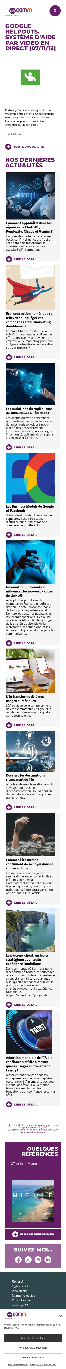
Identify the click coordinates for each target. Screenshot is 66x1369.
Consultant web (22, 1300)
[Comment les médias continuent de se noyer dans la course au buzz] (30, 834)
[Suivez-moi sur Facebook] (18, 1260)
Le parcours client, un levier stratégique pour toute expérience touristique (27, 960)
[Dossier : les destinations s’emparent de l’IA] (30, 751)
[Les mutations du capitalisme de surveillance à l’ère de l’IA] (30, 384)
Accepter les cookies (33, 1338)
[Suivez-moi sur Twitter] (28, 1260)
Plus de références (36, 1234)
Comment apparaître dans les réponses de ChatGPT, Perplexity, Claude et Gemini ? (29, 227)
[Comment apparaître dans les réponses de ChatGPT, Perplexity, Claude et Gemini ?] (30, 195)
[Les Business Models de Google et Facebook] (30, 478)
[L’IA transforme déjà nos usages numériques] (30, 671)
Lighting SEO (20, 1286)
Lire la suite (14, 134)
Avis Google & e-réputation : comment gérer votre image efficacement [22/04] (33, 1126)
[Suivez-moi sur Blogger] (38, 1260)
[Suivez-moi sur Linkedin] (47, 1260)
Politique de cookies (18, 1365)
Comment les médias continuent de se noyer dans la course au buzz (29, 864)
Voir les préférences (33, 1357)
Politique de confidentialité (43, 1365)
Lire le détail (25, 259)
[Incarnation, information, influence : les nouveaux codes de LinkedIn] (30, 562)
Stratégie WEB (21, 1305)
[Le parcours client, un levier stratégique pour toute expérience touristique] (30, 930)
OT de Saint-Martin (24, 1164)
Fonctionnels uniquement (33, 1347)
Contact (17, 1281)
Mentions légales (23, 1296)
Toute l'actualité (28, 146)
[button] (60, 1316)
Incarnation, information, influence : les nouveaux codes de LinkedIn (29, 592)
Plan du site (20, 1291)
